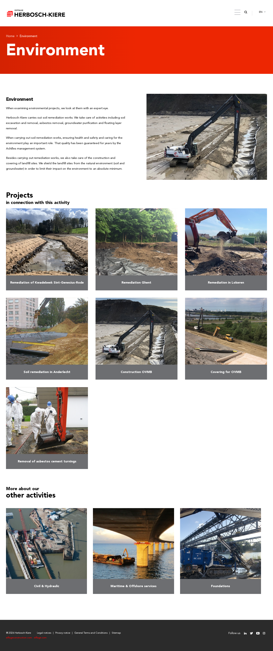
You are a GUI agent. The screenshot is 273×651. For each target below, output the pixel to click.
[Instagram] (264, 633)
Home (10, 36)
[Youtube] (258, 633)
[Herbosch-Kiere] (36, 13)
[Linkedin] (245, 633)
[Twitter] (251, 633)
